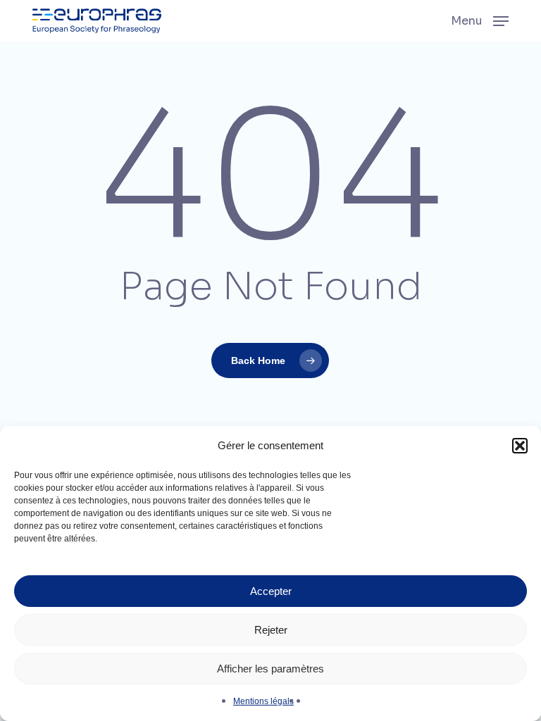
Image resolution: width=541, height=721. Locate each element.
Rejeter (270, 630)
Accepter (271, 591)
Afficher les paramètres (270, 669)
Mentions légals (263, 701)
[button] (520, 446)
